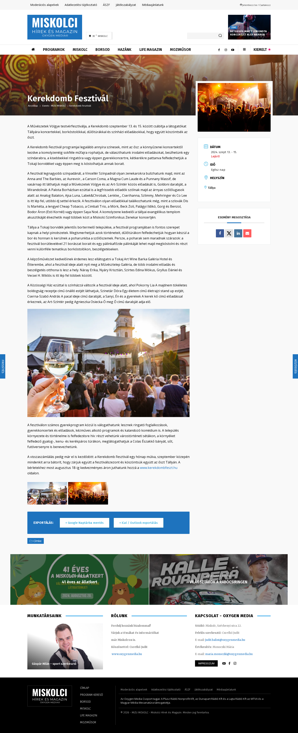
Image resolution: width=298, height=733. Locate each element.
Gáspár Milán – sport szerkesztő (54, 664)
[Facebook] (219, 49)
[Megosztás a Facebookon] (220, 233)
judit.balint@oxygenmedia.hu (225, 640)
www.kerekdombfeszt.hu (158, 467)
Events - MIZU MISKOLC (54, 106)
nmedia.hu (135, 654)
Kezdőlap (33, 106)
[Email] (247, 233)
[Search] (220, 36)
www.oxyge (120, 654)
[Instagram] (226, 49)
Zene (233, 27)
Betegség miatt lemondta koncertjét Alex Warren (248, 33)
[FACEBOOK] (229, 663)
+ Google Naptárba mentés (84, 523)
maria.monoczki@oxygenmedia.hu (229, 654)
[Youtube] (232, 49)
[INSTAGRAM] (235, 663)
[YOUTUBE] (224, 663)
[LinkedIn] (238, 233)
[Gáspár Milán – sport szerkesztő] (65, 646)
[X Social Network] (229, 233)
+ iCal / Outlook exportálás (138, 523)
